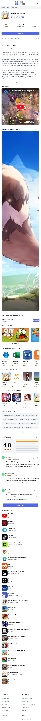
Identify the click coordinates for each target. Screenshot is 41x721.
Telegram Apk (6, 707)
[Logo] (20, 3)
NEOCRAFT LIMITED (17, 17)
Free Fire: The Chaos (28, 704)
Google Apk (5, 698)
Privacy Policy (26, 719)
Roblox (24, 710)
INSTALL (20, 33)
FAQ (3, 719)
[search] (37, 3)
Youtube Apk (6, 710)
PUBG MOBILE (26, 707)
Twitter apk (5, 704)
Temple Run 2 (26, 701)
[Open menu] (2, 3)
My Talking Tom (27, 698)
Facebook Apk (6, 701)
